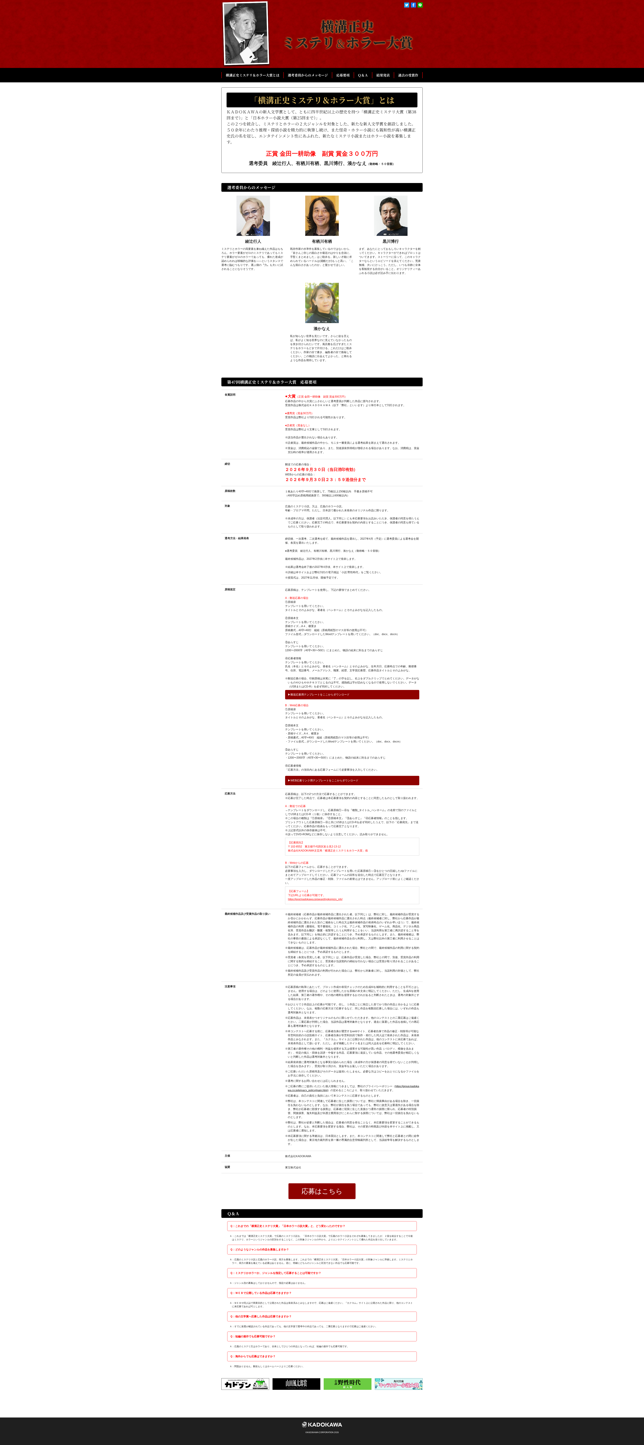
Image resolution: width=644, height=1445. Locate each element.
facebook (413, 5)
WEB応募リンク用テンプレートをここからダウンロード (324, 780)
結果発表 (383, 75)
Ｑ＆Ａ (363, 75)
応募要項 (343, 75)
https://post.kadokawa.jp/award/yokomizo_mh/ (315, 899)
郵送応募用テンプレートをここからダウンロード (320, 694)
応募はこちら (322, 1191)
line (420, 5)
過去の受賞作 (408, 75)
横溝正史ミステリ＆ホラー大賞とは (252, 75)
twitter (406, 5)
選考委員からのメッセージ (308, 75)
